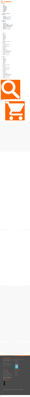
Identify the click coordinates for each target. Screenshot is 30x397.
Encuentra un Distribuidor (19, 359)
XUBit (22, 389)
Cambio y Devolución (6, 372)
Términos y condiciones (7, 376)
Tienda (16, 372)
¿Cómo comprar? (5, 371)
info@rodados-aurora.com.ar (8, 366)
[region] (15, 136)
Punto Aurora (17, 363)
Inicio (16, 371)
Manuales (16, 362)
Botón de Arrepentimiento (7, 377)
